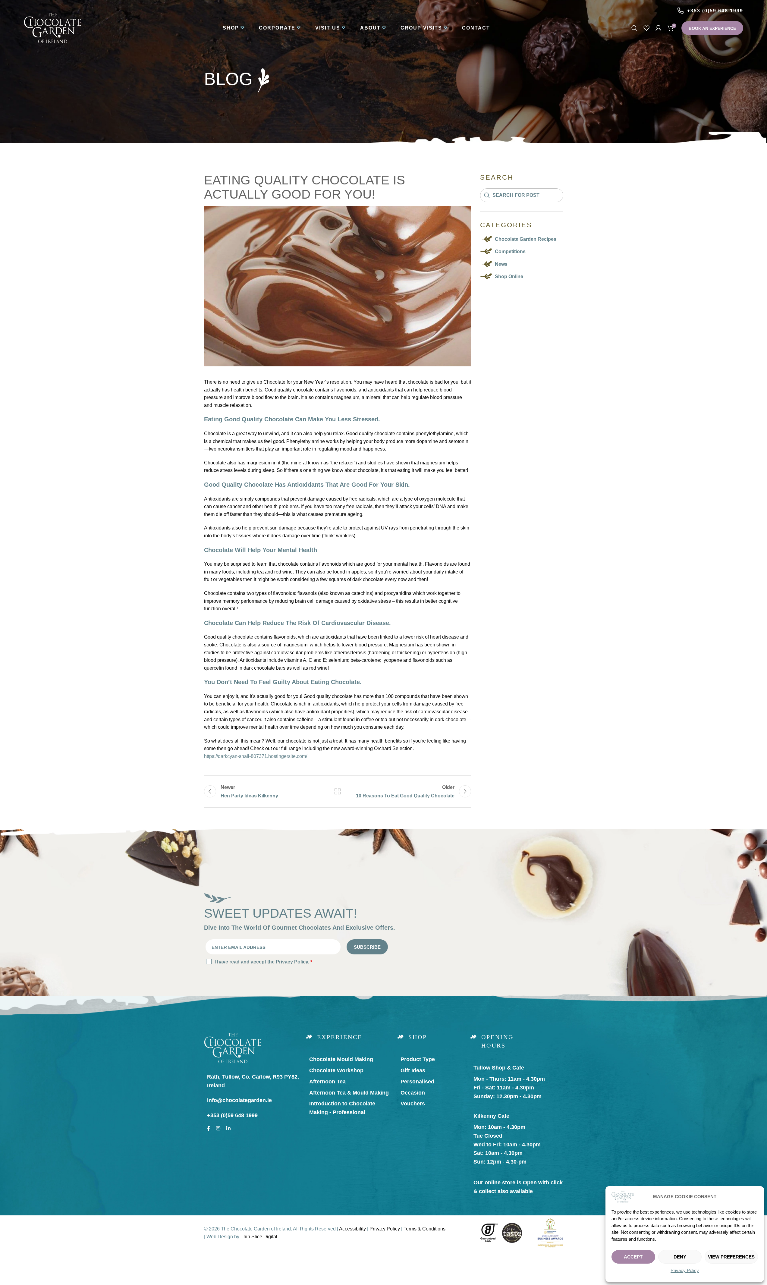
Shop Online (509, 276)
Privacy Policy (685, 1270)
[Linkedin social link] (228, 1127)
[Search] (634, 28)
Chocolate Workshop (336, 1070)
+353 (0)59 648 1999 (715, 10)
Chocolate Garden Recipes (525, 239)
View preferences (731, 1256)
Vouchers (413, 1104)
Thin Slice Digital (258, 1236)
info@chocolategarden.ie (239, 1100)
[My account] (658, 28)
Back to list (337, 791)
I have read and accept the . (263, 961)
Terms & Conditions (424, 1228)
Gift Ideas (413, 1070)
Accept (633, 1256)
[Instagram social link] (218, 1127)
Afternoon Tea (327, 1082)
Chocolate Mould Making (341, 1059)
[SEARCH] (487, 195)
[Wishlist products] (646, 28)
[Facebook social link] (208, 1127)
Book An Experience (712, 28)
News (501, 264)
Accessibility (352, 1228)
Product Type (418, 1059)
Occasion (413, 1093)
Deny (680, 1256)
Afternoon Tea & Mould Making (349, 1093)
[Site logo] (52, 27)
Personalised (417, 1082)
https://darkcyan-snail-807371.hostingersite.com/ (255, 756)
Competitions (510, 251)
